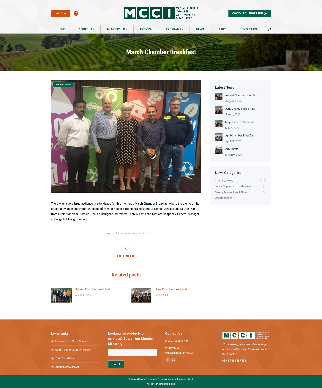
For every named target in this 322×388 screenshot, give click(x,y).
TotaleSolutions (167, 384)
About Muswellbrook (67, 366)
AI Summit (231, 148)
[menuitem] (61, 29)
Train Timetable (64, 358)
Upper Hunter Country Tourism (73, 349)
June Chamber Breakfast (171, 289)
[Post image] (61, 295)
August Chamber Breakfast (92, 289)
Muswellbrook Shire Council (71, 341)
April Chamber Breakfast (240, 135)
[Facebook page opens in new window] (76, 13)
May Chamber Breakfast (239, 122)
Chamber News (63, 84)
